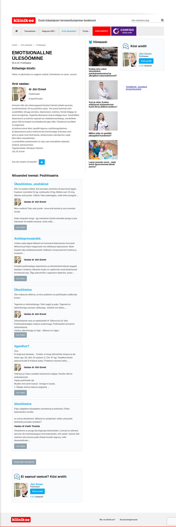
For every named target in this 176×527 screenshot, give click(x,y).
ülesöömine (22, 404)
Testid (85, 31)
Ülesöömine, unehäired (31, 184)
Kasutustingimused (128, 519)
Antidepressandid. (27, 238)
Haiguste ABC (48, 31)
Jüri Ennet (145, 54)
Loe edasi (20, 227)
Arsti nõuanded (69, 31)
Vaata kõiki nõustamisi (24, 462)
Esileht (14, 45)
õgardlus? (21, 346)
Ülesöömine (23, 289)
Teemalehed (29, 31)
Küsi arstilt (101, 31)
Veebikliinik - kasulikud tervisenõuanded (136, 88)
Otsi (162, 20)
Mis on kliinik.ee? (107, 519)
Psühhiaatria (41, 45)
